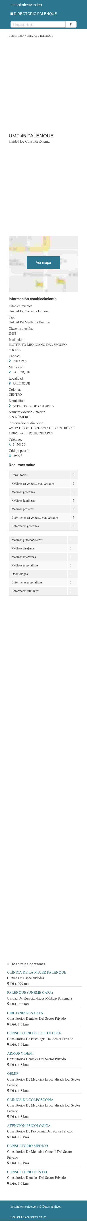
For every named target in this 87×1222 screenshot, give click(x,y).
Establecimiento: (20, 306)
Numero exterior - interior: (27, 412)
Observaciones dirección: (26, 423)
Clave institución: (21, 328)
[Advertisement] (43, 84)
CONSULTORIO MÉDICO (27, 1145)
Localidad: (16, 378)
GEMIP (12, 1073)
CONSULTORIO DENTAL (27, 1171)
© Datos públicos (35, 1206)
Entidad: (15, 356)
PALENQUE (46, 35)
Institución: (16, 339)
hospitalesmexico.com (24, 1206)
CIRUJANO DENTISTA (25, 1012)
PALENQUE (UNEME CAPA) (30, 992)
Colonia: (15, 389)
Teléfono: (15, 439)
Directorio (16, 35)
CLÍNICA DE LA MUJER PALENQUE (36, 972)
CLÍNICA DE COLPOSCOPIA (30, 1099)
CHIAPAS (32, 35)
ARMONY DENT (20, 1053)
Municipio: (16, 367)
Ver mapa (43, 262)
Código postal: (19, 450)
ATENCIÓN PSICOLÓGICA (29, 1125)
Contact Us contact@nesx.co (28, 1217)
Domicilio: (16, 400)
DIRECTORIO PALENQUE (35, 14)
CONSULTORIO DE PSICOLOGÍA (34, 1032)
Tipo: (12, 317)
